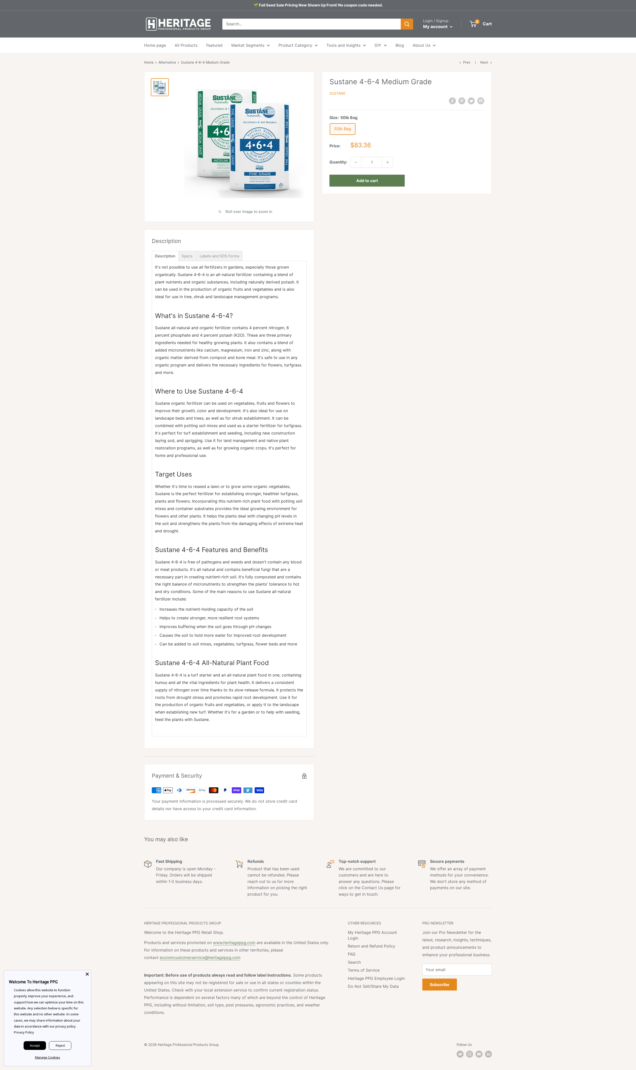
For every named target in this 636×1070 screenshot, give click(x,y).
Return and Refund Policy (371, 946)
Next (484, 62)
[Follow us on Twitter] (460, 1054)
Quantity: (338, 161)
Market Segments (247, 45)
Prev (467, 62)
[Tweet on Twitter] (471, 100)
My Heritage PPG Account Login (372, 935)
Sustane (337, 93)
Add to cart (367, 180)
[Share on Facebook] (452, 100)
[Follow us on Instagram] (469, 1054)
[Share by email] (480, 100)
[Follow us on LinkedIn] (488, 1054)
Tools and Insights (343, 45)
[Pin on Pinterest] (461, 100)
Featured (214, 45)
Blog (400, 45)
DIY (378, 45)
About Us (421, 45)
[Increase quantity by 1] (387, 162)
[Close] (87, 974)
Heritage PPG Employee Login (376, 978)
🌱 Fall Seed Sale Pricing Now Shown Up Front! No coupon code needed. (318, 5)
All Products (186, 45)
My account (436, 26)
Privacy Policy (24, 1032)
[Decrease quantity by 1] (356, 162)
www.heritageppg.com (234, 942)
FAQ (351, 953)
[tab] (165, 256)
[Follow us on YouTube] (479, 1054)
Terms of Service (364, 970)
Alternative (167, 62)
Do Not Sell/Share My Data (373, 986)
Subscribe (439, 984)
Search (354, 962)
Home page (155, 45)
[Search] (407, 24)
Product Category (295, 45)
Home (149, 62)
